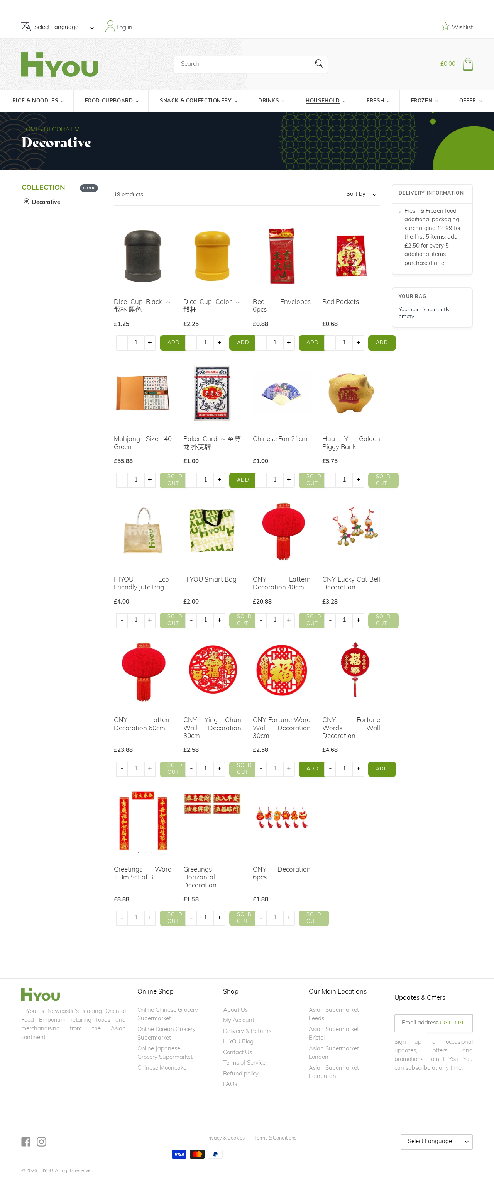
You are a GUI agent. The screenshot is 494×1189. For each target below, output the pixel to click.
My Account (238, 1021)
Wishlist (461, 28)
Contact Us (237, 1053)
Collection (43, 188)
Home (30, 130)
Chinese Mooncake (161, 1068)
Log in (123, 28)
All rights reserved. (75, 1171)
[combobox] (251, 64)
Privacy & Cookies (225, 1138)
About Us (235, 1010)
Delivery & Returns (247, 1032)
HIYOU (46, 1171)
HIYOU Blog (238, 1042)
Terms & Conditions (275, 1138)
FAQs (230, 1084)
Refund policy (241, 1074)
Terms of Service (244, 1063)
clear (89, 188)
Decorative (45, 202)
